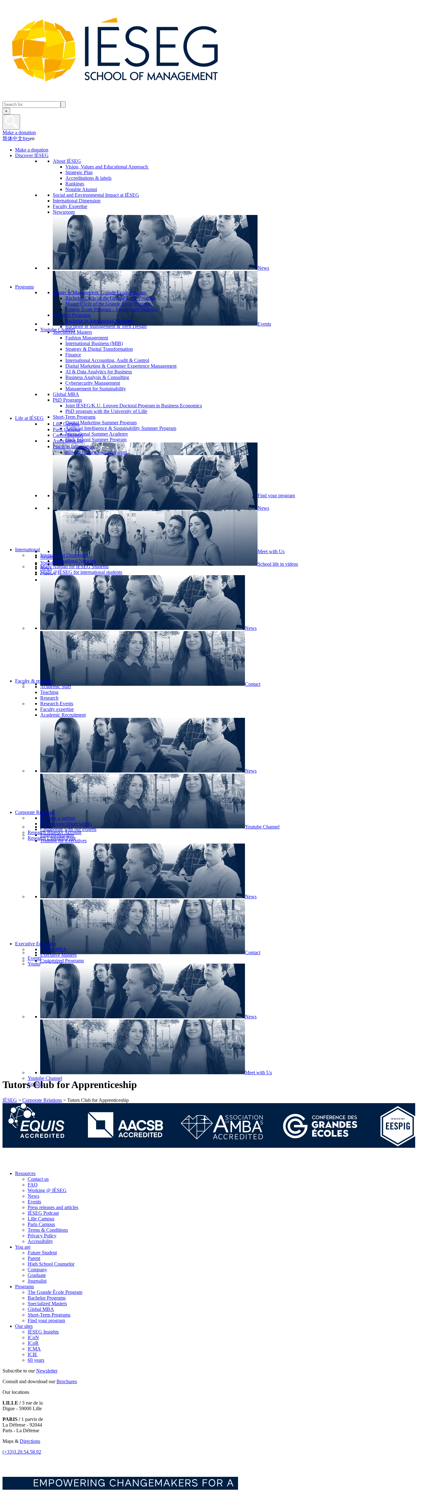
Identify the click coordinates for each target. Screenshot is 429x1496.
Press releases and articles (53, 1207)
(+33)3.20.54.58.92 (22, 1452)
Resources (25, 1173)
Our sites (24, 1326)
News (33, 1196)
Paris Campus (41, 1224)
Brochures (67, 1381)
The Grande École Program (55, 1292)
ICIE (32, 1354)
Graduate (37, 1275)
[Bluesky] (23, 1162)
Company (37, 1269)
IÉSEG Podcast (43, 1213)
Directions (30, 1441)
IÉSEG (10, 1100)
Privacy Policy (42, 1235)
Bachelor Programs (47, 1298)
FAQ (33, 1184)
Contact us (38, 1179)
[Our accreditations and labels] (209, 1146)
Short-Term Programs (49, 1314)
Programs (24, 1286)
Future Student (42, 1252)
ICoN (33, 1337)
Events (34, 1201)
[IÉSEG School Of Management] (131, 98)
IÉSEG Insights (43, 1331)
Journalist (37, 1281)
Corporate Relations (42, 1100)
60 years (36, 1360)
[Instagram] (37, 1162)
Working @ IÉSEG (47, 1190)
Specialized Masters (47, 1303)
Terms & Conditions (48, 1230)
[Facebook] (9, 1162)
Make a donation (19, 132)
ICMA (34, 1348)
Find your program (46, 1320)
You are (22, 1247)
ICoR (33, 1343)
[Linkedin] (65, 1162)
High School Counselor (51, 1264)
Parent (34, 1258)
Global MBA (41, 1309)
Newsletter (46, 1370)
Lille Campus (41, 1218)
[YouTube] (51, 1162)
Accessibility (40, 1241)
